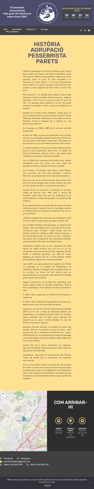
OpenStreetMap (41, 450)
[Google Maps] (70, 420)
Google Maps (70, 430)
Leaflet (32, 450)
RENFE (58, 429)
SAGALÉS (82, 429)
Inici (5, 29)
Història (30, 29)
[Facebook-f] (81, 30)
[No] (90, 483)
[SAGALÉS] (82, 420)
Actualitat (17, 29)
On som (44, 29)
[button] (23, 418)
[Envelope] (89, 30)
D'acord (47, 485)
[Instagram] (85, 30)
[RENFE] (58, 420)
